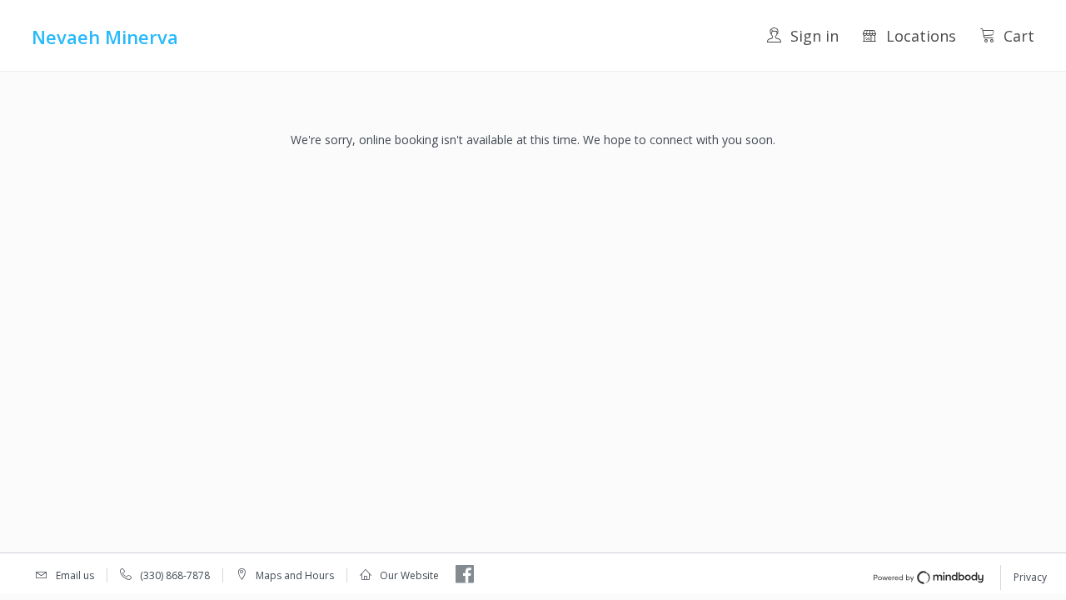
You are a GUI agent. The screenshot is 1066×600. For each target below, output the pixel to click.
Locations (921, 36)
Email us (75, 575)
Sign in (814, 36)
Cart (1019, 36)
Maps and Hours (295, 575)
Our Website (409, 575)
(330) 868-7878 (175, 575)
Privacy (1030, 577)
